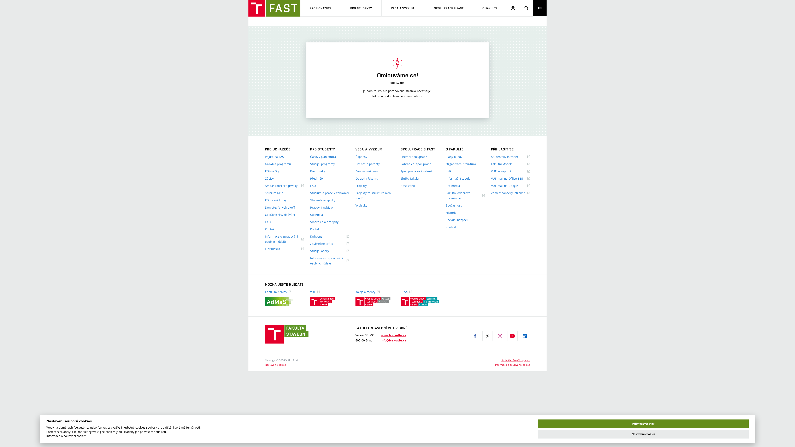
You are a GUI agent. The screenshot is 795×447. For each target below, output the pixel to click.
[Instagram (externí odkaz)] (500, 336)
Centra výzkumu (366, 171)
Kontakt (270, 229)
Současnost (454, 205)
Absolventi (408, 186)
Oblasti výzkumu (366, 178)
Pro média (453, 186)
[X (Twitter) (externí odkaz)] (487, 336)
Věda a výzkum (402, 8)
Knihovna (321, 236)
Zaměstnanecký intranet (510, 193)
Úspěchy (361, 157)
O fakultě (489, 8)
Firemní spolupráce (414, 157)
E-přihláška (277, 249)
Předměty (317, 178)
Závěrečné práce (327, 244)
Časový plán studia (323, 157)
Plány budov (454, 157)
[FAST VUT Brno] (274, 8)
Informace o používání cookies (512, 364)
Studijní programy (322, 164)
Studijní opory (324, 251)
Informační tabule (458, 178)
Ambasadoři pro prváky (284, 186)
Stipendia (316, 215)
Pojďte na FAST (275, 157)
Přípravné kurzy (276, 200)
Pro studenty (361, 8)
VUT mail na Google (510, 186)
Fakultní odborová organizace (458, 196)
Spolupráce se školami (416, 171)
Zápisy (269, 178)
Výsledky (361, 205)
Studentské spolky (322, 200)
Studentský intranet (510, 157)
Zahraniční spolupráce (416, 164)
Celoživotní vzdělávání (280, 215)
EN (540, 8)
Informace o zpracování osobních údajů (281, 239)
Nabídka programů (278, 164)
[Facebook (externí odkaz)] (475, 336)
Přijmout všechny (643, 423)
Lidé (448, 171)
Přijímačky (272, 171)
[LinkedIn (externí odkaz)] (525, 336)
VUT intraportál (507, 171)
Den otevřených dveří (280, 207)
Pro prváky (317, 171)
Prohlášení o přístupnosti (515, 360)
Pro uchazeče (320, 8)
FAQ (268, 222)
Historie (451, 213)
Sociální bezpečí (456, 220)
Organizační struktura (461, 164)
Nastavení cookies (275, 364)
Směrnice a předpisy (324, 222)
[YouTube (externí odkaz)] (512, 336)
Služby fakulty (410, 178)
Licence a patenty (367, 164)
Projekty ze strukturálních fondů (373, 195)
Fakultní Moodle (507, 164)
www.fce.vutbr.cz (393, 335)
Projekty (361, 186)
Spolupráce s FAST (449, 8)
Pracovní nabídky (321, 207)
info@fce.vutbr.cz (393, 340)
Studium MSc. (274, 193)
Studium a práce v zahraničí (329, 193)
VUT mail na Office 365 (510, 178)
